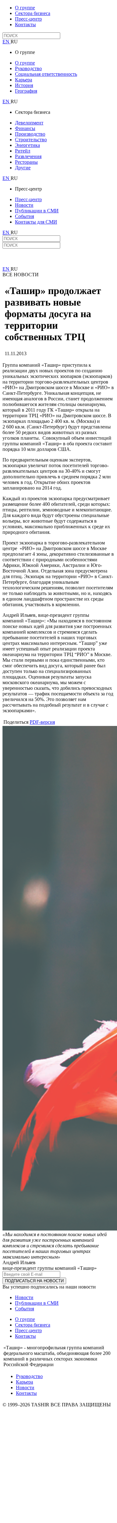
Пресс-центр (28, 19)
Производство (30, 134)
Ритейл (22, 150)
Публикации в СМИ (37, 210)
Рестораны (26, 162)
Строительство (31, 139)
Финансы (25, 128)
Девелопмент (29, 122)
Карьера (23, 79)
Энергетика (27, 145)
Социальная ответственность (46, 74)
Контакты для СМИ (36, 222)
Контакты (25, 24)
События (24, 216)
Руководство (28, 68)
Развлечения (28, 156)
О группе (25, 7)
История (24, 85)
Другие (23, 167)
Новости (24, 205)
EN (6, 41)
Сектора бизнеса (32, 13)
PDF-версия (42, 722)
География (26, 91)
